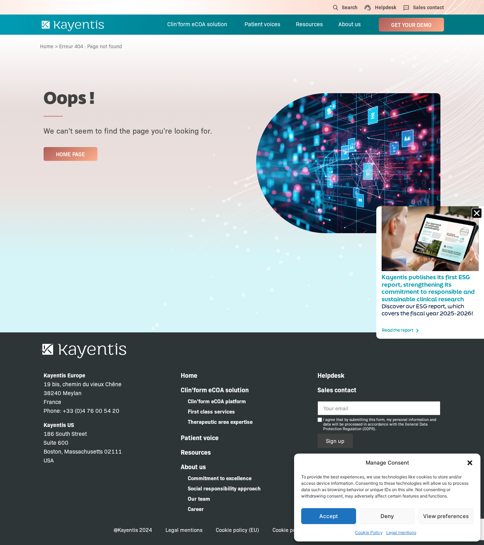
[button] (469, 462)
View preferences (446, 516)
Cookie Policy (369, 532)
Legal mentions (401, 532)
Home (47, 46)
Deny (387, 516)
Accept (328, 516)
